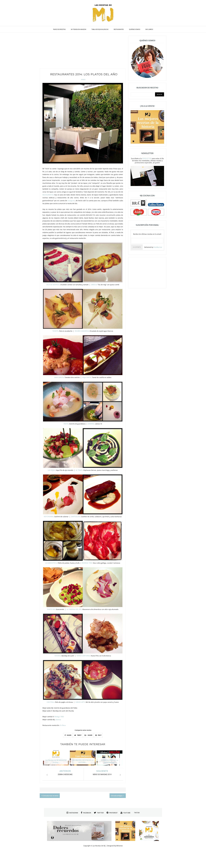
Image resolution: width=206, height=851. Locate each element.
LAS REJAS (51, 470)
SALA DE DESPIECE (52, 285)
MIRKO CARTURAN (83, 656)
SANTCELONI (75, 517)
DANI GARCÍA (59, 377)
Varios (83, 79)
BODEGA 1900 (87, 563)
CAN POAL (50, 702)
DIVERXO (91, 424)
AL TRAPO (79, 470)
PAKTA (66, 424)
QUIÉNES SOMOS (134, 29)
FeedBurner (158, 247)
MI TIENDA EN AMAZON (78, 29)
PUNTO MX (51, 609)
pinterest (113, 813)
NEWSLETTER (146, 158)
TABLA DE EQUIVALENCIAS (100, 29)
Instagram (71, 201)
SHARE (68, 735)
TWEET (79, 735)
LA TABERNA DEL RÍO (74, 609)
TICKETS (55, 331)
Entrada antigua (117, 796)
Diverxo (58, 719)
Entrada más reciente (50, 796)
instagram (73, 813)
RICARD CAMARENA (82, 331)
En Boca (63, 725)
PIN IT (99, 735)
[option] (55, 759)
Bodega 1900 (59, 717)
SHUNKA (58, 656)
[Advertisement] (83, 51)
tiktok (137, 813)
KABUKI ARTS (80, 702)
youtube (126, 813)
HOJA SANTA (86, 377)
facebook (87, 813)
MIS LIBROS (149, 29)
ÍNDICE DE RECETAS (59, 29)
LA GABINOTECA (51, 563)
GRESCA (94, 285)
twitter (100, 813)
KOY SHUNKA (48, 517)
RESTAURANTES (119, 29)
